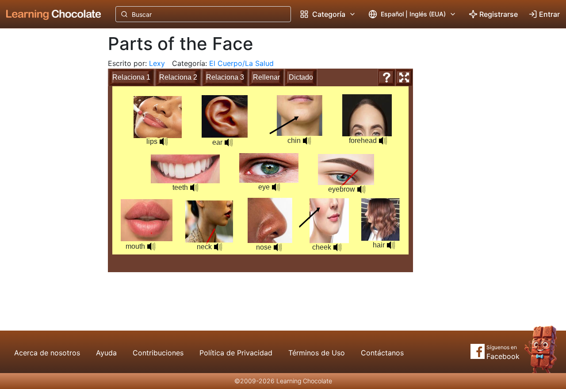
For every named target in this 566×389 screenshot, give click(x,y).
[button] (277, 247)
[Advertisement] (47, 175)
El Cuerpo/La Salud (241, 63)
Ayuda (106, 352)
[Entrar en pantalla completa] (404, 77)
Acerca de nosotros (47, 352)
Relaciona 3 (225, 77)
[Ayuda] (386, 77)
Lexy (157, 63)
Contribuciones (158, 352)
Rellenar (266, 77)
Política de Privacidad (235, 352)
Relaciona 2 (178, 77)
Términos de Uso (316, 352)
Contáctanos (382, 352)
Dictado (301, 77)
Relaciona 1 (131, 77)
